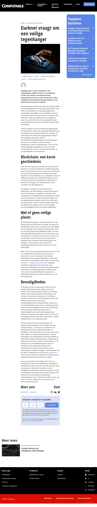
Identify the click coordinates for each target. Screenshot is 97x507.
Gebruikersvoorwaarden (65, 498)
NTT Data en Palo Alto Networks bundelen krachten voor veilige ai (78, 50)
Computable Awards (9, 478)
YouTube (91, 486)
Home (23, 23)
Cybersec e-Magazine (9, 486)
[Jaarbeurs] (85, 504)
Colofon (5, 482)
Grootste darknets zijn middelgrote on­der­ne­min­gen (32, 449)
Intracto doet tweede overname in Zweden (77, 59)
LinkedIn (91, 482)
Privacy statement (84, 498)
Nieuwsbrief (61, 478)
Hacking (33, 392)
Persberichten (34, 478)
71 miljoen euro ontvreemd (37, 263)
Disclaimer (48, 498)
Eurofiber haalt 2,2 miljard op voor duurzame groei (76, 40)
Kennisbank (6, 475)
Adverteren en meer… (37, 475)
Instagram (91, 490)
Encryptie (24, 392)
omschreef (53, 352)
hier (28, 420)
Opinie (23, 79)
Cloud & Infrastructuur (35, 23)
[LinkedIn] (55, 392)
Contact (60, 475)
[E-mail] (51, 392)
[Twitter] (59, 392)
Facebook (91, 475)
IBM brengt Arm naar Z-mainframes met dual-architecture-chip (78, 68)
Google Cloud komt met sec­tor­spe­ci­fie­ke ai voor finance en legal (78, 30)
